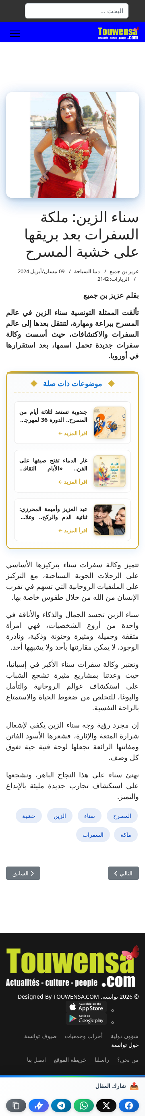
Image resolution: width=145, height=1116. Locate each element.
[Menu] (15, 34)
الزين (60, 816)
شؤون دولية (125, 1036)
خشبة (28, 816)
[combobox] (76, 10)
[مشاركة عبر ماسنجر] (39, 1105)
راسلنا (102, 1059)
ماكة (125, 834)
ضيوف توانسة (40, 1036)
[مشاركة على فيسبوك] (129, 1105)
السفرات (93, 834)
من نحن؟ (128, 1059)
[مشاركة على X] (106, 1105)
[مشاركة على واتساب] (84, 1105)
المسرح (122, 816)
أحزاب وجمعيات (84, 1036)
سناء (89, 816)
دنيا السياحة (87, 271)
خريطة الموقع (70, 1059)
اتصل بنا (36, 1059)
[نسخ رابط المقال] (16, 1105)
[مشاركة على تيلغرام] (61, 1105)
